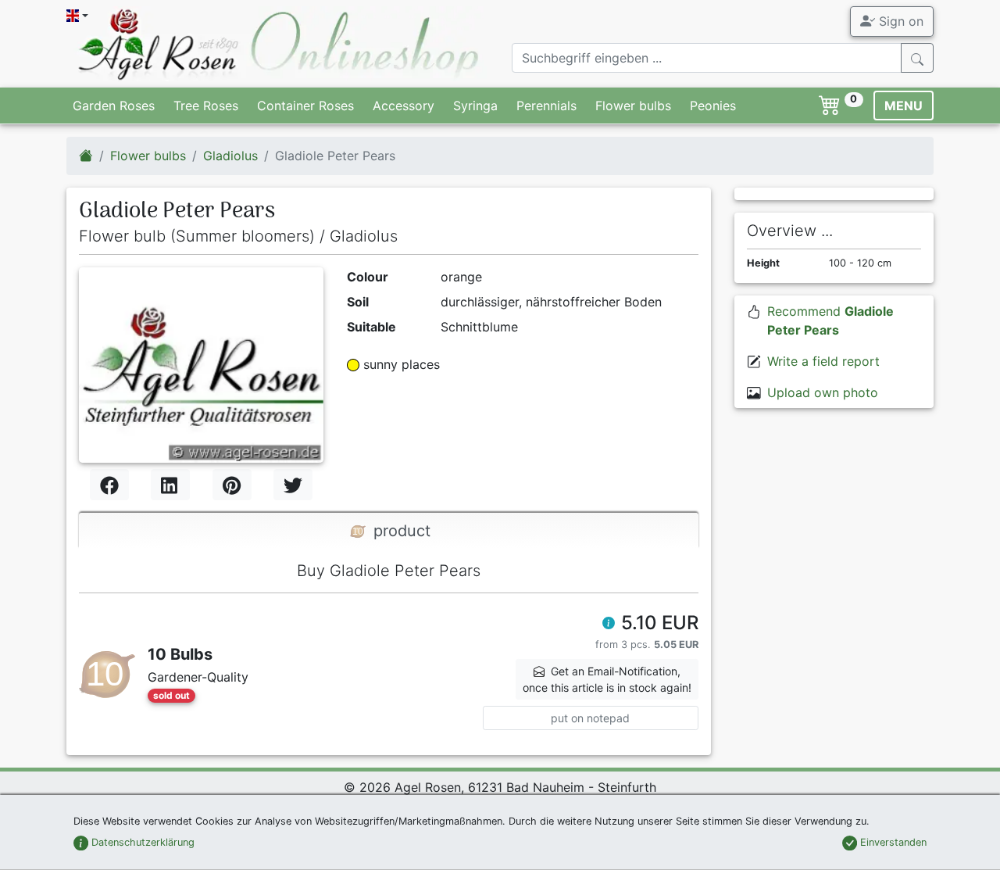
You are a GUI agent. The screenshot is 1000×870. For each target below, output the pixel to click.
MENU (903, 105)
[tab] (388, 531)
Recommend (830, 320)
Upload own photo (822, 392)
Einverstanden (892, 842)
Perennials (546, 105)
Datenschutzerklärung (141, 842)
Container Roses (305, 105)
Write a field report (823, 361)
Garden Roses (114, 105)
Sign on (899, 21)
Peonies (713, 105)
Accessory (403, 105)
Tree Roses (205, 105)
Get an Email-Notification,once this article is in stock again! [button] (607, 679)
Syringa (475, 105)
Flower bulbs (633, 105)
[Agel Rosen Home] (86, 155)
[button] (608, 624)
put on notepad (590, 718)
